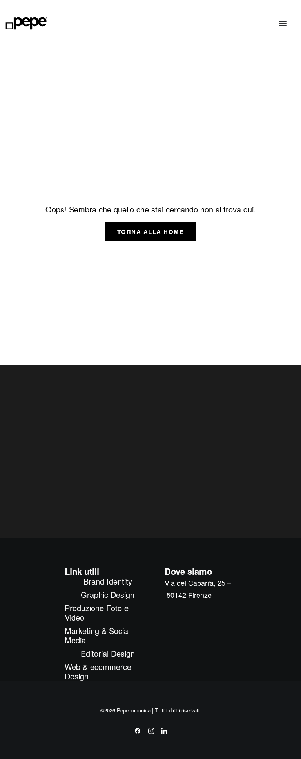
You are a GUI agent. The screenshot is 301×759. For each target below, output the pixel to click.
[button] (283, 23)
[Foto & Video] (226, 93)
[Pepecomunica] (26, 23)
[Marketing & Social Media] (82, 290)
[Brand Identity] (116, 83)
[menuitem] (107, 581)
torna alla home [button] (150, 231)
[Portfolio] (209, 307)
